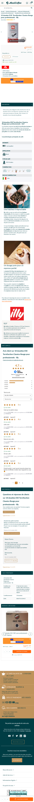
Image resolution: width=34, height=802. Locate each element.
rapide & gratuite (15, 688)
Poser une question (9, 512)
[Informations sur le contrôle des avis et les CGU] (26, 374)
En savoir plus (17, 760)
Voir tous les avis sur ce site (18, 377)
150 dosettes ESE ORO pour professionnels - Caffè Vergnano (15, 634)
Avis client (6, 345)
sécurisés (18, 697)
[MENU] (2, 3)
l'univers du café (18, 675)
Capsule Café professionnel (7, 12)
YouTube (22, 731)
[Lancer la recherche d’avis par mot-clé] (31, 399)
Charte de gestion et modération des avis (13, 360)
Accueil (2, 11)
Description (5, 104)
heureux (16, 708)
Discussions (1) (6, 489)
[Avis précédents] (13, 482)
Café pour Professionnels (23, 11)
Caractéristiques (7, 573)
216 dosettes (15, 56)
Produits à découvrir (8, 605)
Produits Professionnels (11, 11)
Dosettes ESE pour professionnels (22, 12)
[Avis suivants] (22, 483)
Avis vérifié (7, 407)
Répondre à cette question (12, 533)
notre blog (28, 731)
